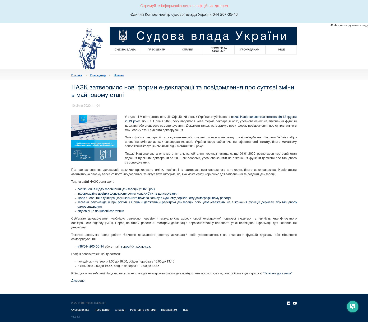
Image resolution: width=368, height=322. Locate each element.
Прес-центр (98, 75)
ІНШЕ (281, 50)
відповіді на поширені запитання (100, 211)
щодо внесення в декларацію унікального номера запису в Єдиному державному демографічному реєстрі (154, 198)
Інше (185, 310)
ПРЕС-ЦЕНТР (156, 50)
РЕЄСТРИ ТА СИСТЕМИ (219, 49)
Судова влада (80, 310)
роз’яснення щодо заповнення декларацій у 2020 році (116, 189)
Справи (120, 310)
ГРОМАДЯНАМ (249, 50)
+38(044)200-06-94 (90, 246)
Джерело (78, 281)
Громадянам (169, 310)
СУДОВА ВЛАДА (125, 50)
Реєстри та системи (143, 310)
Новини (119, 75)
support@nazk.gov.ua (135, 246)
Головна (76, 75)
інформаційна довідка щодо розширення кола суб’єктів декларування (127, 193)
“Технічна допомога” (277, 273)
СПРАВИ (187, 50)
